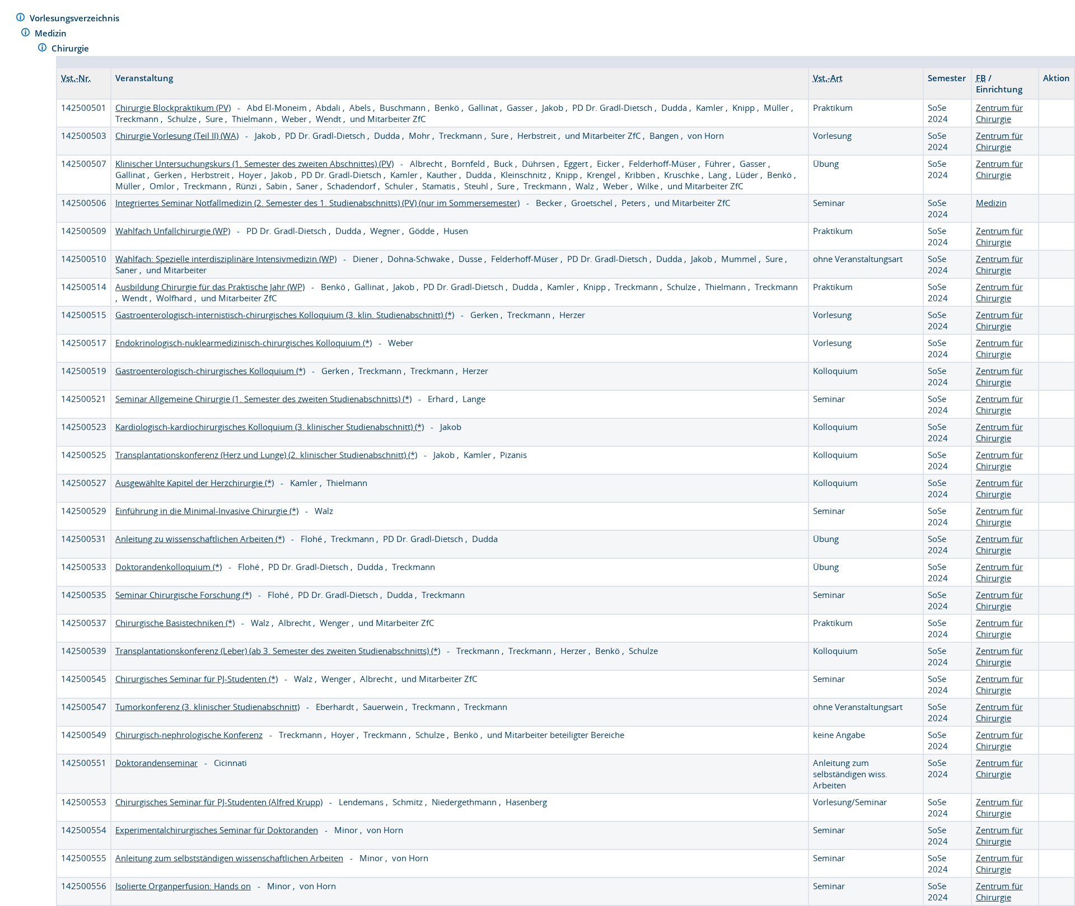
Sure (215, 118)
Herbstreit (537, 135)
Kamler (711, 107)
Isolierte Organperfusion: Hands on (183, 885)
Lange (473, 398)
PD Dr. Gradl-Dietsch (613, 107)
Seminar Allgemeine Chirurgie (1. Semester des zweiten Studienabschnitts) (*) (263, 398)
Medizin (52, 33)
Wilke (649, 186)
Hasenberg (526, 801)
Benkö (447, 107)
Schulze (183, 118)
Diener (367, 258)
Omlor (163, 186)
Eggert (577, 163)
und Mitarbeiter (176, 269)
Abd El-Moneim (278, 107)
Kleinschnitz (525, 174)
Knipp (744, 107)
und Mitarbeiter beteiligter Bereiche (555, 734)
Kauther (443, 174)
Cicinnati (230, 762)
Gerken (169, 174)
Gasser (521, 107)
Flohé (312, 538)
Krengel (602, 174)
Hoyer (251, 174)
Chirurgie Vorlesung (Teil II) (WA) (177, 135)
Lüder (748, 174)
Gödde (423, 230)
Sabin (277, 186)
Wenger (336, 622)
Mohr (420, 135)
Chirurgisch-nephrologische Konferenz (189, 734)
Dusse (471, 258)
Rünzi (247, 186)
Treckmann (138, 118)
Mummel (740, 258)
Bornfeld (469, 163)
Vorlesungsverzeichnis (75, 18)
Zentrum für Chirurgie (999, 113)
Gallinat (484, 107)
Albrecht (427, 163)
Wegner (386, 230)
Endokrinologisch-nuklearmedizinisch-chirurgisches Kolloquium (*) (243, 342)
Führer (719, 163)
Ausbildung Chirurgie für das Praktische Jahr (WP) (210, 286)
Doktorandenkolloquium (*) (168, 566)
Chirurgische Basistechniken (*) (175, 622)
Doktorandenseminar (156, 762)
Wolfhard (175, 297)
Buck (504, 163)
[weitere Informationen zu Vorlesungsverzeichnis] (20, 18)
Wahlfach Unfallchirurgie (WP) (172, 230)
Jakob (553, 107)
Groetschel (593, 202)
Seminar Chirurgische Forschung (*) (183, 594)
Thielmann (253, 118)
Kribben (641, 174)
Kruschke (683, 174)
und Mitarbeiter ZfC (388, 118)
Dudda (675, 107)
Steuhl (477, 186)
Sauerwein (384, 706)
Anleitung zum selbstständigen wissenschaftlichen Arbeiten (229, 857)
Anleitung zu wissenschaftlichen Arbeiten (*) (199, 538)
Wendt (329, 118)
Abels (361, 107)
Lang (718, 174)
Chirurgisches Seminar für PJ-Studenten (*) (196, 678)
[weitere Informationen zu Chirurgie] (42, 49)
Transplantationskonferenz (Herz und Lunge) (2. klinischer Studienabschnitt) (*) (266, 454)
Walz (586, 186)
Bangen (665, 135)
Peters (634, 202)
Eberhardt (336, 706)
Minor (347, 829)
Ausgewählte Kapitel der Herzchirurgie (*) (194, 482)
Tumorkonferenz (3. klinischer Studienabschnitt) (207, 706)
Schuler (400, 186)
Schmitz (408, 801)
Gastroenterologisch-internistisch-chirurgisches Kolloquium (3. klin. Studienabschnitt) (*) (284, 314)
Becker (550, 202)
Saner (308, 186)
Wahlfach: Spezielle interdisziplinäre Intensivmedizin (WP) (225, 258)
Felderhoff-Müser (663, 163)
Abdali (329, 107)
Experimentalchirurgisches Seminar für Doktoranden (216, 829)
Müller (777, 107)
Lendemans (362, 801)
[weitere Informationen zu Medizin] (25, 34)
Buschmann (404, 107)
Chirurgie (71, 48)
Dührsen (539, 163)
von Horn (706, 135)
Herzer (572, 314)
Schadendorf (352, 186)
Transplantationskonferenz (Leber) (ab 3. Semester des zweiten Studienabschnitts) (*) (277, 650)
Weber (295, 118)
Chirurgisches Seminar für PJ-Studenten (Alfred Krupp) (218, 801)
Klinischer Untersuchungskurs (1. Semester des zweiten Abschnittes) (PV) (254, 163)
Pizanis (513, 454)
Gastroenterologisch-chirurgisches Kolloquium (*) (210, 370)
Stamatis (439, 186)
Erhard (442, 398)
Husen (455, 230)
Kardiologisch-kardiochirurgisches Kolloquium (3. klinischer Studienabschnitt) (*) (269, 426)
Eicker (609, 163)
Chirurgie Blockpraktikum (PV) (173, 107)
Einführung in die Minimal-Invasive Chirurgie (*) (206, 510)
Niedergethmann (465, 801)
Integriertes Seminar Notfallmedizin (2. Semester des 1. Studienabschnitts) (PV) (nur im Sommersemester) (317, 202)
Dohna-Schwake (419, 258)
